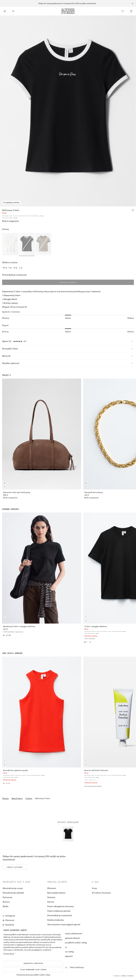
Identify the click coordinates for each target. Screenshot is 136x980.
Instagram (10, 916)
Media (5, 906)
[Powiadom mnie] (5, 483)
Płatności (51, 888)
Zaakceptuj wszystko (33, 963)
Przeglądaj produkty (11, 202)
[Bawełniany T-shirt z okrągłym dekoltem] (41, 568)
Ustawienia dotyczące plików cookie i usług (33, 975)
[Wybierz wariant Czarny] (27, 244)
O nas (94, 888)
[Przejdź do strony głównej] (68, 11)
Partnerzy (7, 897)
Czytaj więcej (8, 954)
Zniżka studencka (55, 920)
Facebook (9, 925)
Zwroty (50, 902)
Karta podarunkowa (56, 893)
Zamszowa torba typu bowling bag (16, 492)
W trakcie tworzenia (101, 893)
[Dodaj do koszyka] (5, 617)
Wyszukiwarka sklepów (13, 893)
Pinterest (9, 920)
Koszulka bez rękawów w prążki (15, 770)
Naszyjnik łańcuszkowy (93, 492)
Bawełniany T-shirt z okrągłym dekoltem (19, 626)
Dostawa (51, 897)
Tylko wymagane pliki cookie (33, 969)
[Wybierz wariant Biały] (10, 244)
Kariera (6, 902)
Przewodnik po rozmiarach (14, 275)
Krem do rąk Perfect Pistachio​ (96, 770)
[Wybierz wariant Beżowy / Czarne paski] (43, 244)
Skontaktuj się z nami (13, 888)
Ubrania (5, 798)
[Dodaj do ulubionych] (133, 210)
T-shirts (29, 798)
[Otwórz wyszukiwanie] (13, 11)
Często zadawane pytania (59, 911)
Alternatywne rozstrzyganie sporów (63, 925)
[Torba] (131, 11)
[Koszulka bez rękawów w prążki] (41, 712)
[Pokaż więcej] (68, 3)
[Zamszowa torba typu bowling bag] (41, 434)
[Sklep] (5, 11)
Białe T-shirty (17, 798)
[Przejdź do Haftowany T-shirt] (68, 833)
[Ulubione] (122, 11)
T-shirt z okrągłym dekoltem (95, 626)
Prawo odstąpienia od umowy (60, 906)
